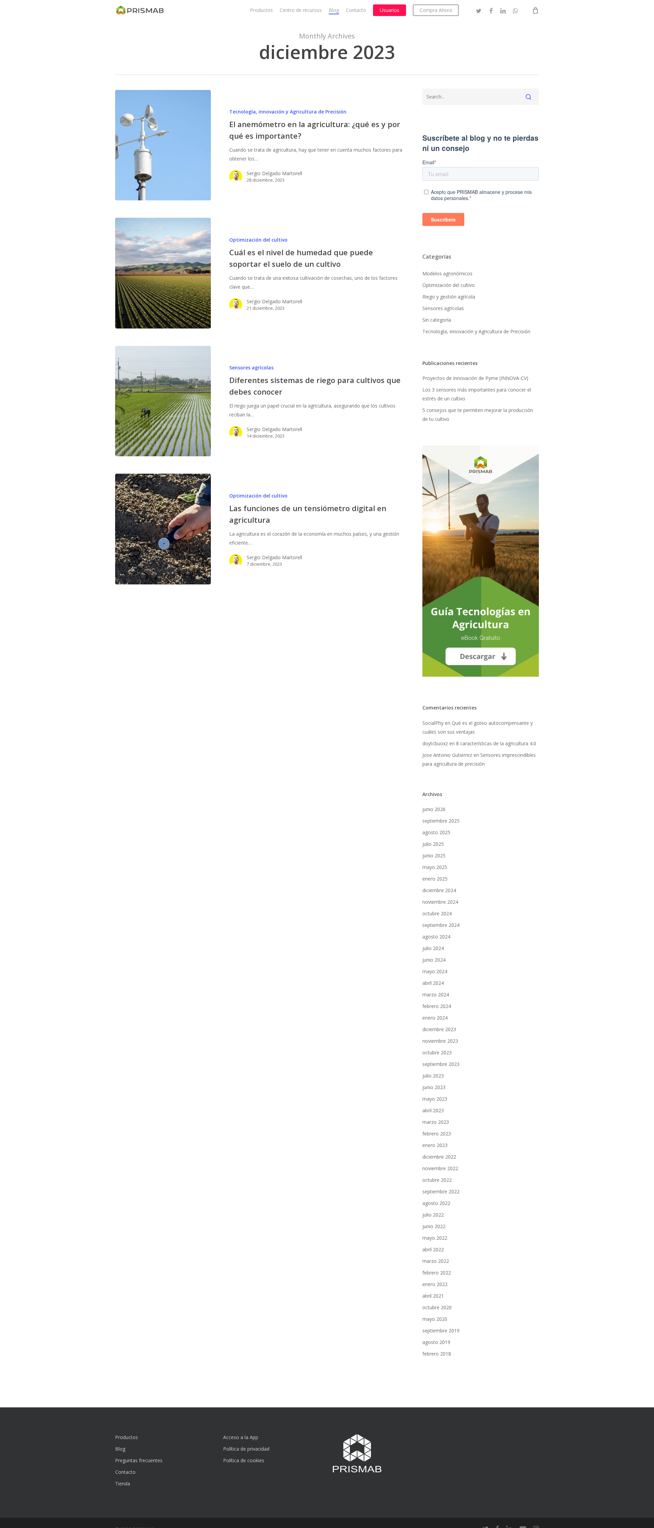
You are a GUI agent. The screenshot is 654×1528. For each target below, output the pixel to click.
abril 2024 (433, 983)
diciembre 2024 (439, 890)
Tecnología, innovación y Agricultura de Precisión (287, 111)
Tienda (122, 1483)
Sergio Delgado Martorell (274, 173)
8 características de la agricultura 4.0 (496, 743)
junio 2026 (434, 809)
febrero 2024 (436, 1006)
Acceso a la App (240, 1437)
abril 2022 (433, 1249)
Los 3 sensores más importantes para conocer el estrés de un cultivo (476, 394)
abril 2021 (433, 1296)
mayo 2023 (434, 1099)
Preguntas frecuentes (138, 1460)
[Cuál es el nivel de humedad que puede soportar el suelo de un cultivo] (163, 273)
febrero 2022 (436, 1272)
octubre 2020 (437, 1307)
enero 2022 (435, 1284)
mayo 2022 (434, 1238)
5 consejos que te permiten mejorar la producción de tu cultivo (477, 414)
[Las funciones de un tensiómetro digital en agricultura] (163, 529)
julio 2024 (433, 948)
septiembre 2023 (441, 1064)
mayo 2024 (434, 971)
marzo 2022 (435, 1261)
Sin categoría (436, 320)
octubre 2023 (437, 1052)
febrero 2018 (436, 1353)
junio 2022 (434, 1226)
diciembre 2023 (439, 1029)
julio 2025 (433, 844)
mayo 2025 (434, 867)
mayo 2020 (434, 1319)
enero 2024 (435, 1017)
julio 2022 (433, 1214)
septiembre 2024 (441, 925)
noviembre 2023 (440, 1041)
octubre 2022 (437, 1180)
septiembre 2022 (441, 1191)
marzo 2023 (435, 1122)
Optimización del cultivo (258, 239)
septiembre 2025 (441, 821)
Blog (120, 1449)
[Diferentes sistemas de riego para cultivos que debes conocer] (163, 401)
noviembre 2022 (440, 1168)
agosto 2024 (436, 936)
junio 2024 (434, 960)
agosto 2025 (436, 832)
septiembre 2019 (441, 1330)
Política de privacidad (246, 1449)
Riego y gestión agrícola (448, 296)
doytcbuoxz (435, 743)
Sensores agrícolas (251, 367)
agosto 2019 (436, 1342)
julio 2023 (433, 1075)
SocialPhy (432, 723)
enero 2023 (435, 1145)
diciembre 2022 (439, 1156)
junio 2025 (434, 855)
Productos (126, 1437)
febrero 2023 (436, 1133)
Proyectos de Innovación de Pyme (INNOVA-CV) (475, 378)
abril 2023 (433, 1110)
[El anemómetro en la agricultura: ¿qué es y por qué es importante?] (163, 145)
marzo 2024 (435, 994)
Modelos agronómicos (447, 273)
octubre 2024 (437, 913)
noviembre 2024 (440, 902)
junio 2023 (434, 1087)
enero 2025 (435, 878)
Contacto (125, 1472)
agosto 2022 (436, 1203)
